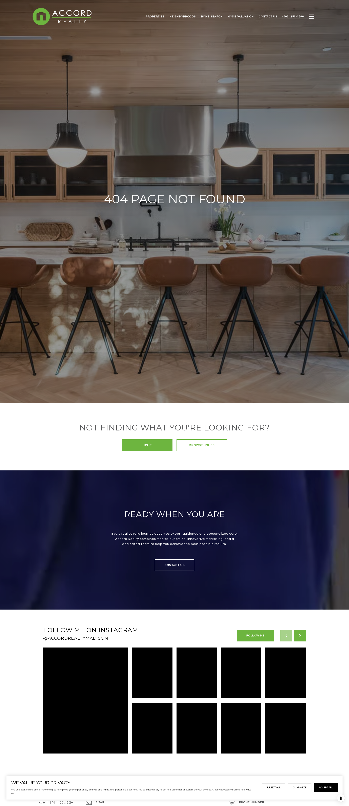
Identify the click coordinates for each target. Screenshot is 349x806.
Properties (155, 16)
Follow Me (255, 635)
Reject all (273, 787)
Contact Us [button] (174, 565)
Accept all (326, 787)
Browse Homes (201, 445)
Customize (299, 787)
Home (147, 445)
